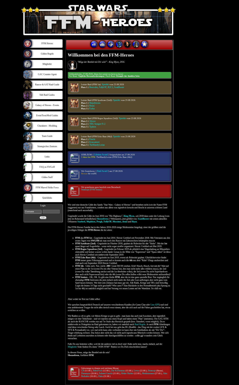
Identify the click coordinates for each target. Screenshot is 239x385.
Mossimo (117, 221)
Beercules (93, 87)
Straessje (152, 370)
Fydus (92, 108)
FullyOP (103, 87)
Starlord (81, 221)
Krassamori (94, 142)
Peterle (92, 139)
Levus (136, 370)
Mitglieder (72, 347)
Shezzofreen (102, 218)
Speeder (105, 84)
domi (124, 221)
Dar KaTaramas (118, 370)
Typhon (92, 126)
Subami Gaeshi (105, 373)
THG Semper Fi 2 (97, 124)
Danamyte (85, 373)
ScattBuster (119, 87)
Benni (91, 105)
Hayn (134, 221)
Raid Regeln (140, 324)
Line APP (154, 304)
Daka (100, 376)
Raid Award (102, 171)
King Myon (129, 216)
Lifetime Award (101, 154)
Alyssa (92, 121)
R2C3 (110, 87)
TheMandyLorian (97, 145)
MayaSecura (94, 103)
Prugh (100, 221)
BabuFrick (97, 370)
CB (82, 370)
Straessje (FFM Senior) (91, 189)
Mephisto (90, 221)
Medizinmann (148, 373)
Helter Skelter (127, 373)
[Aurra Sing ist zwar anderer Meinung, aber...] (72, 65)
